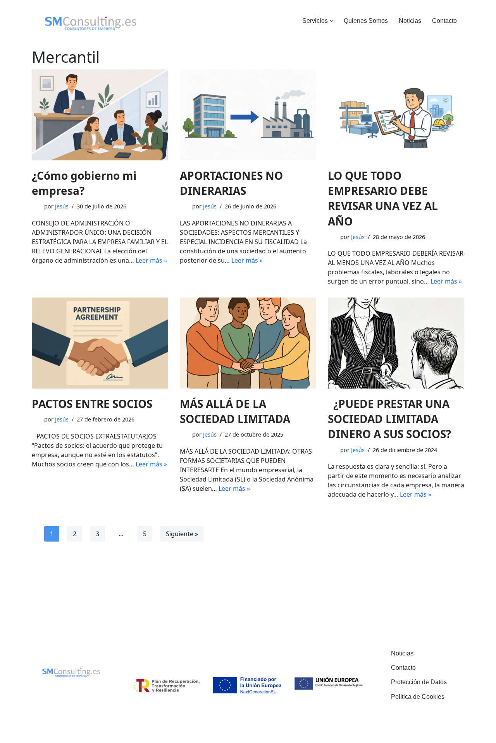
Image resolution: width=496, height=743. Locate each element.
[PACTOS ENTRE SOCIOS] (100, 343)
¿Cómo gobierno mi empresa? (84, 183)
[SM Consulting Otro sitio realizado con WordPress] (91, 24)
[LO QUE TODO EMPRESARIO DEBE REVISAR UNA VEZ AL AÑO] (396, 114)
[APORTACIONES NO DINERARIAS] (248, 114)
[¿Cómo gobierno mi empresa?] (100, 114)
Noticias (410, 20)
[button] (331, 20)
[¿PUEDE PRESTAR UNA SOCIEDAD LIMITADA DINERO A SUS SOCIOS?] (396, 343)
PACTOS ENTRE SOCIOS (92, 403)
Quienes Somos (366, 20)
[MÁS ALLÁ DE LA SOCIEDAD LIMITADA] (248, 343)
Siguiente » (182, 534)
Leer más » (151, 260)
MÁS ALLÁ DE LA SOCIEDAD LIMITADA (235, 411)
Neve (45, 733)
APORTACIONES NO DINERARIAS (231, 183)
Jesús (62, 206)
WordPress (126, 733)
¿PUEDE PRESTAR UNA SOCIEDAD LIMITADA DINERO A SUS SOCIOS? (389, 418)
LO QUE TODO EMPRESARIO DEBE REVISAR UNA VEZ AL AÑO (383, 198)
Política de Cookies (417, 696)
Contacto (444, 20)
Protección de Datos (419, 682)
